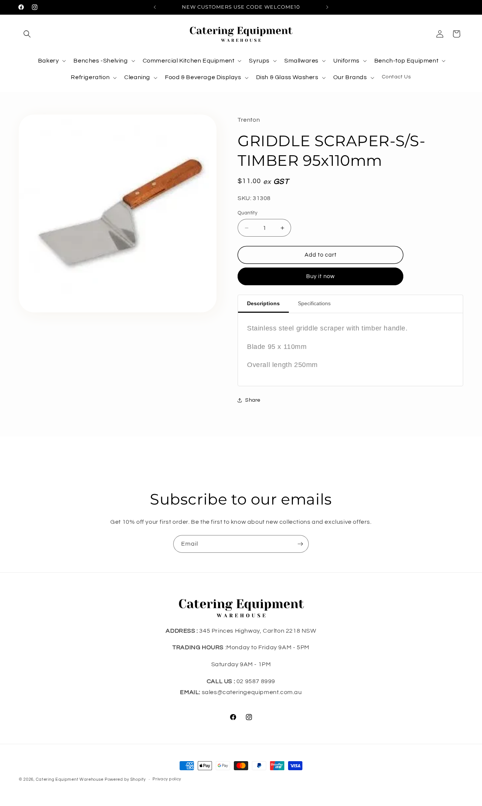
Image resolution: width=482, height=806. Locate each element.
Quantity (247, 213)
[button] (27, 34)
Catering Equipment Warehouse (70, 779)
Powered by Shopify (125, 779)
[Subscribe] (300, 544)
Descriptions (263, 303)
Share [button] (253, 400)
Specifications (314, 303)
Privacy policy (167, 779)
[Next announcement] (327, 7)
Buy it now (320, 276)
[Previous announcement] (154, 7)
